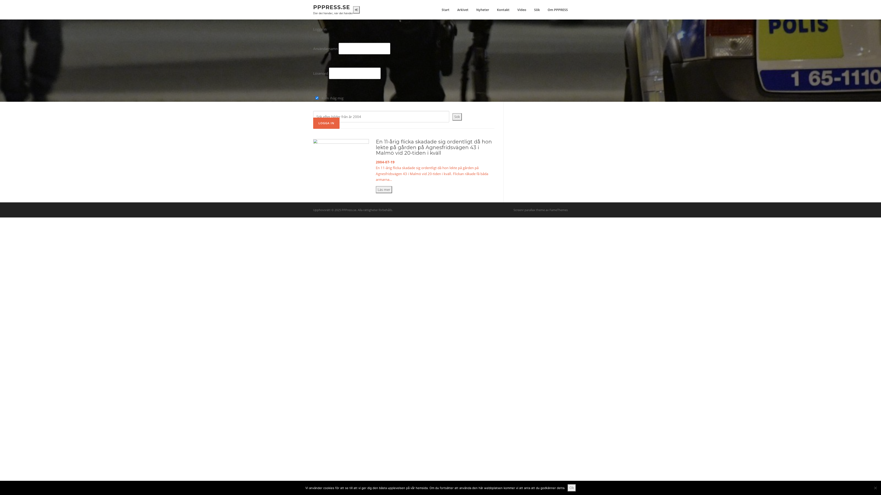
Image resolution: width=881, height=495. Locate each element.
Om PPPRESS (558, 10)
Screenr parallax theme (529, 210)
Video (521, 10)
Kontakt (503, 10)
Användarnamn (325, 48)
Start (445, 10)
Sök (537, 10)
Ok (571, 487)
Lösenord (320, 73)
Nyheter (482, 10)
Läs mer (384, 189)
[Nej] (875, 488)
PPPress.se (331, 7)
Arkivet (462, 10)
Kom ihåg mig (332, 98)
